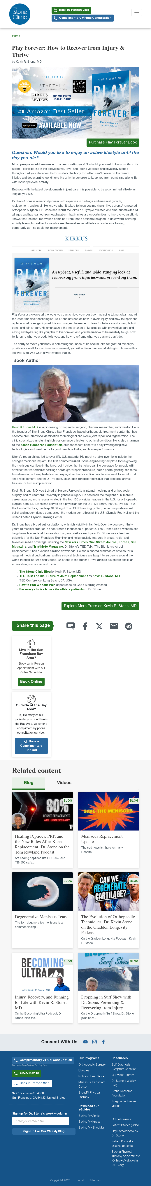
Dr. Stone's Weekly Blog (124, 1083)
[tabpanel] (75, 910)
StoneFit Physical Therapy (89, 1095)
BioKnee (83, 1070)
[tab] (28, 783)
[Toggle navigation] (136, 12)
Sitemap (95, 1180)
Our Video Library (123, 1075)
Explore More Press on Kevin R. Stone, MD (100, 606)
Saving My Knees (89, 1122)
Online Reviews (121, 1119)
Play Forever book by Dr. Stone (125, 1133)
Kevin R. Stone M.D (25, 427)
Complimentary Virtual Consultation (85, 18)
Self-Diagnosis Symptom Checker (124, 1067)
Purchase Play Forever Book (113, 142)
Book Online (31, 682)
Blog (29, 783)
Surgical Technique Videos (124, 1103)
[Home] (21, 14)
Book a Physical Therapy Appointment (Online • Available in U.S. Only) (126, 1158)
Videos (64, 783)
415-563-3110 (29, 1073)
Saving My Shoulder (91, 1128)
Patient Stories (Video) (126, 1125)
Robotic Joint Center (91, 1076)
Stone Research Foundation (122, 1093)
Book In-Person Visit (74, 10)
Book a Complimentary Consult (31, 746)
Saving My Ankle (88, 1116)
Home (16, 36)
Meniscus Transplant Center (91, 1084)
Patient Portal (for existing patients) (123, 1143)
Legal (80, 1180)
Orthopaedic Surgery (92, 1065)
